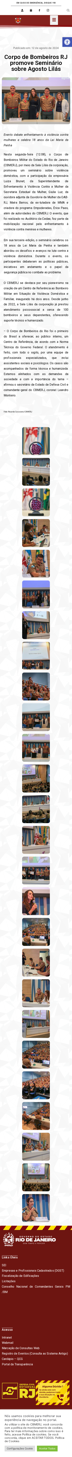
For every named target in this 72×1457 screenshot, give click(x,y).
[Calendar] (30, 10)
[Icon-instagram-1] (48, 10)
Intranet (7, 1337)
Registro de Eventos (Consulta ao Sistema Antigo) (35, 1353)
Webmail (7, 1343)
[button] (67, 42)
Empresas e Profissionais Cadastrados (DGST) (33, 1270)
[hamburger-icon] (54, 20)
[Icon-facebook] (39, 10)
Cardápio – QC (11, 1359)
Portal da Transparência (17, 1364)
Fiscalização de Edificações (20, 1276)
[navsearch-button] (66, 10)
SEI (4, 1265)
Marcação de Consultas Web (21, 1348)
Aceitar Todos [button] (47, 1448)
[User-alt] (22, 10)
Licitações (9, 1281)
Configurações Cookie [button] (20, 1448)
